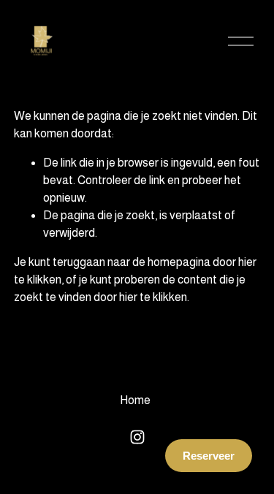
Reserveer (209, 455)
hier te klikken (153, 297)
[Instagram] (137, 437)
